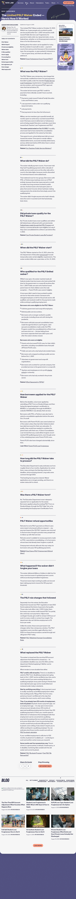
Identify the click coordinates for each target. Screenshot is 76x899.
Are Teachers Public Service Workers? (39, 148)
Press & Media (66, 896)
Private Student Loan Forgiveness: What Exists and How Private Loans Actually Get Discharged (62, 833)
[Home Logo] (10, 2)
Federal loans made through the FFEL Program (35, 225)
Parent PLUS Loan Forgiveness (38, 446)
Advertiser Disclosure (10, 24)
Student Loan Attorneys (65, 781)
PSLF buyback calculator (28, 732)
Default (52, 780)
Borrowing (70, 780)
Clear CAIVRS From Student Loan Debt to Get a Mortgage (65, 39)
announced (44, 255)
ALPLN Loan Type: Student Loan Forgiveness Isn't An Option (62, 803)
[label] (21, 766)
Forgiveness (10, 11)
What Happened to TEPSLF (35, 382)
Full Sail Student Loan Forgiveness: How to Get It (11, 831)
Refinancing (42, 781)
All (27, 780)
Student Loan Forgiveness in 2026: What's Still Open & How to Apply (37, 804)
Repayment (52, 781)
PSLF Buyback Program (34, 753)
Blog (3, 11)
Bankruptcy (43, 780)
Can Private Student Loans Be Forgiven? (39, 235)
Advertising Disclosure (51, 896)
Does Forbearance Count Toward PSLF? (39, 59)
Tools (47, 3)
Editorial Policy (60, 896)
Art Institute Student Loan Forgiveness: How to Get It (35, 831)
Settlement (34, 780)
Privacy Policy (42, 896)
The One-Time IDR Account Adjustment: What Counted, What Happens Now (13, 804)
